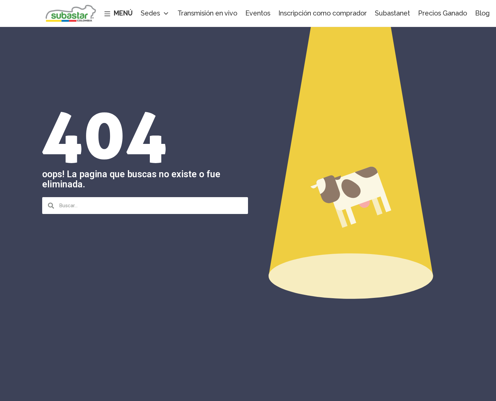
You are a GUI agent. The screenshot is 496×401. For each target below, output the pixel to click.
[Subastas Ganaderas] (71, 13)
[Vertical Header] (118, 13)
